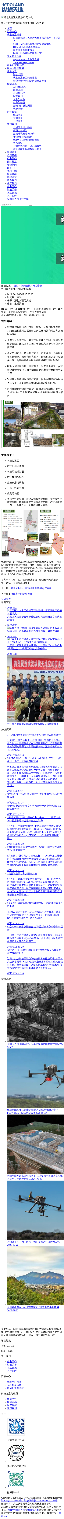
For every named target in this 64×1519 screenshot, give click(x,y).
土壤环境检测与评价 (24, 133)
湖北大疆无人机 (16, 1510)
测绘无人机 (33, 1510)
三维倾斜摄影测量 (22, 105)
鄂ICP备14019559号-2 (12, 1500)
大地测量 (18, 118)
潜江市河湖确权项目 (21, 593)
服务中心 (12, 168)
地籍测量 (18, 115)
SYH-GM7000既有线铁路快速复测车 (32, 44)
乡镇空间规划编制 (22, 136)
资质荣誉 (12, 189)
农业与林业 (19, 99)
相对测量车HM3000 (23, 50)
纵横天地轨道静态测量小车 (27, 53)
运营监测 (18, 74)
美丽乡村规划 (20, 130)
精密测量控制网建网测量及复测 (29, 81)
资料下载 (12, 171)
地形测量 (18, 108)
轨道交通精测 (14, 34)
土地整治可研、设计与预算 (27, 146)
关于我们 (12, 183)
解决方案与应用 (15, 68)
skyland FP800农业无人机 (26, 59)
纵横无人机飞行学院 (18, 199)
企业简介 (12, 186)
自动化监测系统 (15, 65)
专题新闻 (12, 164)
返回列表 (6, 599)
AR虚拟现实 (19, 87)
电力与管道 (19, 102)
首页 (9, 28)
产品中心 (12, 31)
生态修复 (18, 143)
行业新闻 (12, 158)
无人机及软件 (14, 56)
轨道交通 (12, 71)
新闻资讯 (12, 152)
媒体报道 (12, 161)
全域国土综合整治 (22, 127)
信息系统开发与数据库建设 (27, 149)
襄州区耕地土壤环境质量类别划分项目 (31, 588)
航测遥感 (12, 84)
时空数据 (12, 112)
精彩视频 (12, 174)
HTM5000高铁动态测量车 (26, 47)
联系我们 (12, 180)
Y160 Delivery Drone (23, 62)
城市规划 (18, 96)
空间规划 (12, 124)
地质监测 (18, 90)
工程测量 (18, 121)
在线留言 (12, 177)
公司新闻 (12, 155)
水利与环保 (19, 93)
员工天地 (12, 192)
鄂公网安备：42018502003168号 (40, 1500)
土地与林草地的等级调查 (26, 140)
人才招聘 (12, 196)
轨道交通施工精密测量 (25, 77)
